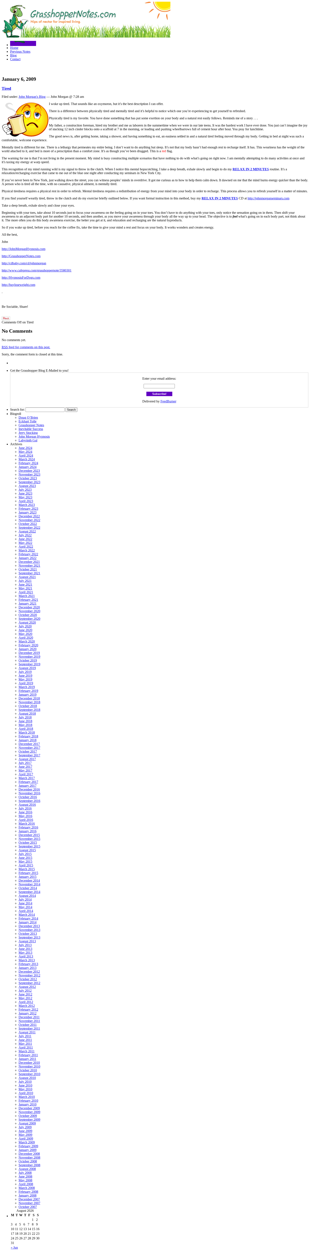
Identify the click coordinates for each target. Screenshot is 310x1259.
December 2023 (29, 470)
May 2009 (25, 1135)
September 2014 (29, 892)
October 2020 (28, 615)
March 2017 (27, 778)
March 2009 (27, 1142)
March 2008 (27, 1188)
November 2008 (29, 1157)
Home (14, 48)
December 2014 (29, 880)
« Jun (14, 1247)
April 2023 (26, 501)
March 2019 (27, 687)
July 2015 (25, 854)
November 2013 (29, 930)
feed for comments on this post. (26, 347)
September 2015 (29, 846)
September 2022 (29, 527)
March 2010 (27, 1097)
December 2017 (29, 744)
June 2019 (25, 675)
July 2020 (25, 626)
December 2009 (29, 1108)
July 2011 (25, 1036)
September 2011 (29, 1028)
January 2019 (27, 694)
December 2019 (29, 653)
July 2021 (25, 580)
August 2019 (27, 668)
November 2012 (29, 975)
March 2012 (27, 1005)
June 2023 (25, 493)
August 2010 (27, 1078)
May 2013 (25, 952)
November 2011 (29, 1021)
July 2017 (25, 763)
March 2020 (27, 641)
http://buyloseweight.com (18, 285)
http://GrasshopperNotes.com (21, 256)
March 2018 (27, 732)
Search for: (17, 409)
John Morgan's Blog (32, 96)
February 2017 (28, 782)
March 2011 (27, 1051)
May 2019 (25, 679)
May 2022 (25, 543)
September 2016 (29, 801)
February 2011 (28, 1055)
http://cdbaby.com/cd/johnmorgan (24, 263)
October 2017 (28, 751)
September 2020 (29, 618)
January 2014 (27, 922)
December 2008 (29, 1153)
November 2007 (29, 1203)
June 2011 (25, 1040)
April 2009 (26, 1138)
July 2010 (25, 1081)
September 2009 (29, 1119)
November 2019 (29, 656)
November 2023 (29, 474)
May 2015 (25, 861)
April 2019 (26, 683)
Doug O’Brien (28, 417)
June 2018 (25, 721)
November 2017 (29, 747)
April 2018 (26, 728)
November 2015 (29, 839)
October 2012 (28, 979)
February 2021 (28, 599)
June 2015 (25, 858)
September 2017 (29, 755)
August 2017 (27, 759)
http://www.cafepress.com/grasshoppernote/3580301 (36, 270)
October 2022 (28, 524)
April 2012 (26, 1002)
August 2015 (27, 850)
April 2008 (26, 1184)
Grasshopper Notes (31, 425)
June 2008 (25, 1176)
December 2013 (29, 926)
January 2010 (27, 1104)
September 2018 (29, 710)
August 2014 (27, 895)
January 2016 (27, 831)
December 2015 (29, 835)
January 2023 (27, 512)
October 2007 (28, 1207)
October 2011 (28, 1024)
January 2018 (27, 740)
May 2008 (25, 1180)
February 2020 (28, 645)
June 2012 (25, 994)
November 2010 (29, 1066)
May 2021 (25, 588)
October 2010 (28, 1070)
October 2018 (28, 706)
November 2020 (29, 611)
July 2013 (25, 945)
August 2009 (27, 1123)
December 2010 (29, 1062)
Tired (6, 88)
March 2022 (27, 550)
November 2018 (29, 702)
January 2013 (27, 968)
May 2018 (25, 725)
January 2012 (27, 1013)
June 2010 (25, 1085)
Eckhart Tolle (27, 421)
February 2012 (28, 1009)
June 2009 (25, 1131)
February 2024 (28, 463)
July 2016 (25, 808)
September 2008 (29, 1165)
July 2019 (25, 672)
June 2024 (25, 448)
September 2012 (29, 983)
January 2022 (27, 558)
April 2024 (26, 455)
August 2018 (27, 713)
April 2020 (26, 637)
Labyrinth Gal (28, 440)
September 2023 (29, 482)
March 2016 (27, 823)
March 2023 (27, 505)
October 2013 (28, 933)
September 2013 (29, 937)
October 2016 (28, 797)
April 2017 (26, 774)
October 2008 (28, 1161)
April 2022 (26, 546)
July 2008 (25, 1172)
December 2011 (29, 1017)
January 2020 (27, 649)
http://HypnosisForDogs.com (21, 277)
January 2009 (27, 1150)
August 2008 (27, 1169)
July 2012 (25, 990)
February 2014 (28, 918)
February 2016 (28, 827)
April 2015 (26, 865)
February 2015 (28, 873)
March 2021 (27, 596)
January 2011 (27, 1059)
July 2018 (25, 717)
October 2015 (28, 842)
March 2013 (27, 960)
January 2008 (27, 1195)
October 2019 (28, 660)
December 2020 (29, 607)
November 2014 (29, 884)
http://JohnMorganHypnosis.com (23, 249)
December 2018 (29, 698)
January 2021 (27, 603)
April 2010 (26, 1093)
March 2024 (27, 459)
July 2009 (25, 1127)
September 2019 (29, 664)
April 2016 (26, 820)
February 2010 (28, 1100)
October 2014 (28, 888)
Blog (13, 55)
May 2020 (25, 634)
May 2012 (25, 998)
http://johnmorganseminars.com (268, 198)
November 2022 (29, 520)
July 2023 (25, 489)
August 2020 (27, 622)
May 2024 (25, 451)
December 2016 (29, 789)
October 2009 (28, 1116)
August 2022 (27, 531)
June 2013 (25, 949)
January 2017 (27, 785)
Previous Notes (20, 51)
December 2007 (29, 1199)
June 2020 (25, 630)
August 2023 (27, 486)
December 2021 (29, 562)
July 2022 (25, 535)
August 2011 (27, 1032)
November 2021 (29, 565)
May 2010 (25, 1089)
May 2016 (25, 816)
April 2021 (26, 592)
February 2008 (28, 1191)
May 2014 (25, 907)
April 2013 (26, 956)
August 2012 (27, 987)
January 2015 (27, 876)
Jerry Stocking (28, 432)
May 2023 (25, 497)
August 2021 (27, 577)
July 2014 (25, 899)
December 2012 (29, 971)
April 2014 (26, 911)
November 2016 (29, 793)
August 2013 (27, 941)
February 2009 (28, 1146)
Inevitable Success (31, 429)
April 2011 (26, 1047)
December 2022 (29, 516)
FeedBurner (168, 401)
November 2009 (29, 1112)
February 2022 (28, 554)
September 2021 (29, 573)
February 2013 (28, 964)
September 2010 (29, 1074)
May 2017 (25, 770)
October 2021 (28, 569)
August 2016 (27, 804)
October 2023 (28, 478)
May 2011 (25, 1043)
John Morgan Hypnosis (34, 436)
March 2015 (27, 869)
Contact (15, 59)
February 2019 (28, 691)
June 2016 (25, 812)
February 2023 (28, 508)
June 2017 (25, 766)
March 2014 (27, 914)
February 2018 (28, 736)
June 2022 (25, 539)
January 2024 (27, 467)
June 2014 (25, 903)
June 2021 (25, 584)
